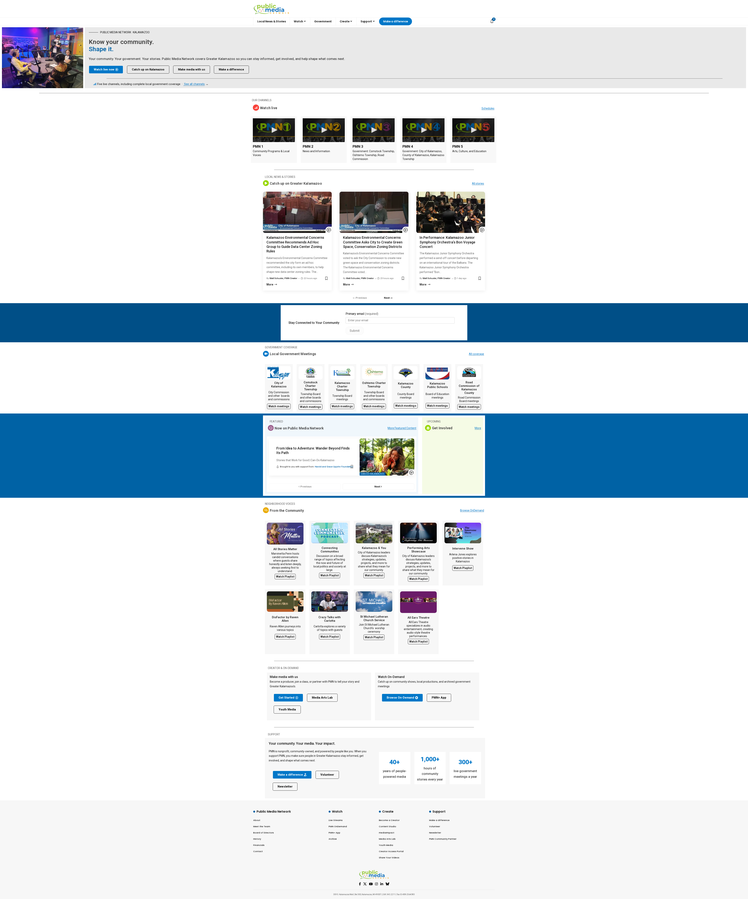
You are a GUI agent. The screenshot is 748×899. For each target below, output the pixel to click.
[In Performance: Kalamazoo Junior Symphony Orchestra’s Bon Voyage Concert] (450, 212)
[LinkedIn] (381, 884)
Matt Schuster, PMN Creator (283, 278)
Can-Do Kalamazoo (372, 474)
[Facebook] (360, 884)
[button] (388, 298)
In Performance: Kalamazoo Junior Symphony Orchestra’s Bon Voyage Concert (447, 242)
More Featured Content (402, 428)
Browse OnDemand (472, 510)
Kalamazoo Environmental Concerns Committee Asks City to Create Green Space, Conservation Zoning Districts (372, 242)
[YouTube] (371, 884)
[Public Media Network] (271, 9)
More (478, 428)
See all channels (194, 84)
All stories (478, 183)
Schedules (488, 108)
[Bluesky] (387, 884)
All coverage (476, 354)
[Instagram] (376, 884)
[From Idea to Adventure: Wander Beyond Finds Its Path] (387, 457)
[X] (365, 884)
